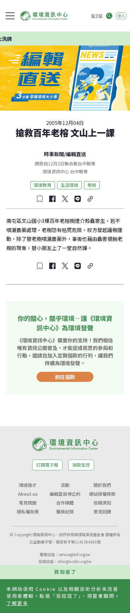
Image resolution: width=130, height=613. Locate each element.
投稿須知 (102, 503)
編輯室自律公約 (65, 494)
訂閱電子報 (47, 465)
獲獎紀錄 (65, 511)
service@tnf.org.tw (74, 554)
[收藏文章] (40, 199)
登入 (121, 15)
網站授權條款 (102, 494)
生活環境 (69, 185)
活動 (65, 485)
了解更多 (17, 603)
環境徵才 (28, 485)
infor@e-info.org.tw (74, 561)
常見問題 (28, 503)
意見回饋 (102, 511)
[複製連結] (90, 199)
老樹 (91, 185)
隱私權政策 (28, 511)
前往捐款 (65, 377)
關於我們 (102, 485)
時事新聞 (54, 154)
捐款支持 (81, 465)
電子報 (96, 15)
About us (28, 494)
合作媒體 (65, 503)
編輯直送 (76, 154)
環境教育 (42, 185)
